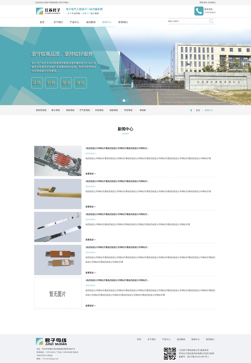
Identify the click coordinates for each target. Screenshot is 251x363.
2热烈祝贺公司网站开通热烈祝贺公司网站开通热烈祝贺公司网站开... (117, 247)
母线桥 (143, 110)
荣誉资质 (203, 3)
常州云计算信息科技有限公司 (192, 353)
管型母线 (128, 110)
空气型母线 (84, 110)
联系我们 (212, 3)
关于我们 (58, 22)
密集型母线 (41, 110)
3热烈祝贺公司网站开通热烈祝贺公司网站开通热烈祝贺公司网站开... (117, 214)
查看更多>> (90, 174)
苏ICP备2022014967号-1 (198, 357)
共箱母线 (99, 110)
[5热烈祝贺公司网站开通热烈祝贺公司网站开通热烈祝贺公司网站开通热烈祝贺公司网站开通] (57, 175)
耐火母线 (56, 110)
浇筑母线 (70, 110)
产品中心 (74, 22)
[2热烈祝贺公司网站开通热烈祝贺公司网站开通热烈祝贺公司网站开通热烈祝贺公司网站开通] (57, 274)
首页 (42, 22)
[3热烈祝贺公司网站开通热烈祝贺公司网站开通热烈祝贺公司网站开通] (57, 241)
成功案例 (90, 22)
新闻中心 (107, 22)
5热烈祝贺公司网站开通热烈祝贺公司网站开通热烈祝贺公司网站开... (117, 148)
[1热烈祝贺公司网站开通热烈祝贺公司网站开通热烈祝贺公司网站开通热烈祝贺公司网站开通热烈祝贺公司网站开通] (57, 307)
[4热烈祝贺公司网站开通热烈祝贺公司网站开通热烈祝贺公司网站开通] (57, 208)
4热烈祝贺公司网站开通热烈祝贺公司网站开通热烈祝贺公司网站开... (117, 181)
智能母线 (114, 110)
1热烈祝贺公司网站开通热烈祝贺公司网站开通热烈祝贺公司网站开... (117, 280)
